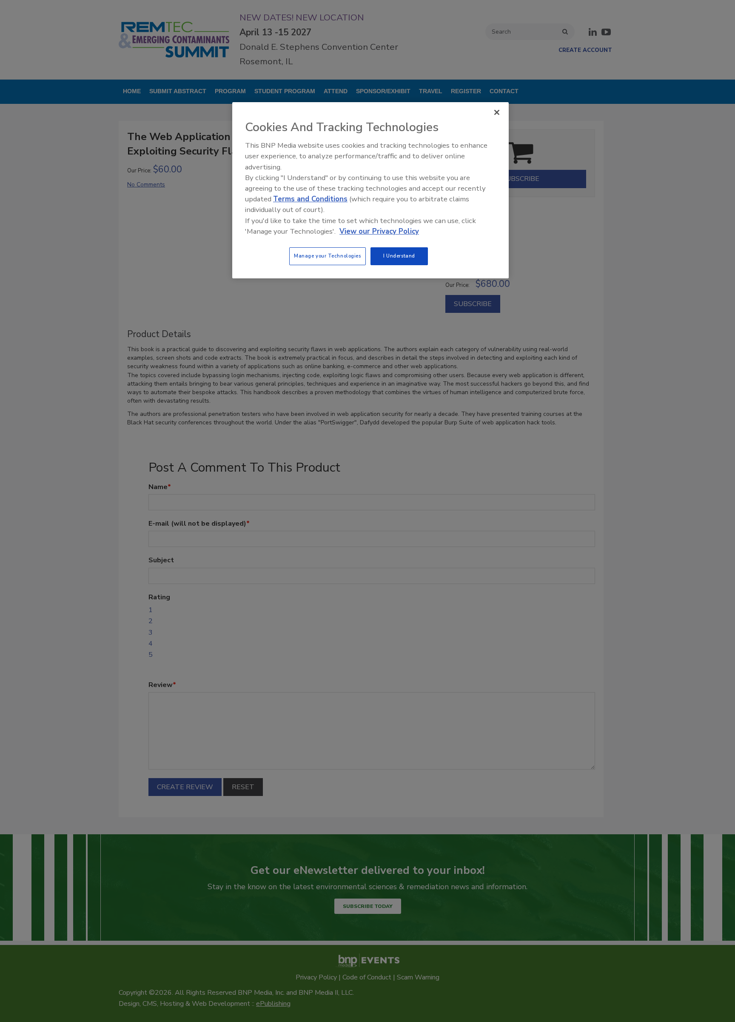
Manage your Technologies (327, 255)
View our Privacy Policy (379, 231)
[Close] (496, 112)
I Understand (399, 255)
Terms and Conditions (310, 199)
